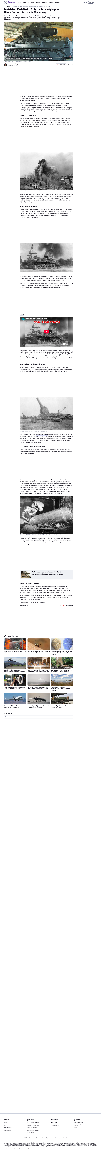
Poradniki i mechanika (78, 1122)
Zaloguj (91, 2)
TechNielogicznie (7, 1130)
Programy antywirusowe (32, 1127)
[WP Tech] (13, 2)
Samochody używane (78, 1124)
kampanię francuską (42, 434)
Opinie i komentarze (54, 2)
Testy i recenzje (54, 1122)
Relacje (75, 1127)
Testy (75, 1120)
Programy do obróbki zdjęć (32, 1120)
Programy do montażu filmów (33, 1125)
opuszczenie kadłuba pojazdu (51, 287)
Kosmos (30, 2)
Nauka (38, 2)
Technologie (21, 2)
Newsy (52, 1120)
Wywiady (76, 1125)
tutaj (31, 1148)
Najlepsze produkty (54, 1125)
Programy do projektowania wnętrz (34, 1124)
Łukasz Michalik (12, 64)
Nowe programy (30, 1132)
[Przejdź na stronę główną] (5, 3)
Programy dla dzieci (31, 1128)
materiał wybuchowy (55, 540)
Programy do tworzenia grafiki (33, 1130)
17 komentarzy (62, 64)
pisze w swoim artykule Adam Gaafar (45, 111)
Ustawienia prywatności (71, 1138)
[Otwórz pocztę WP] (81, 2)
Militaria (44, 2)
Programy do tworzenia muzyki (33, 1122)
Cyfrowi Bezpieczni (7, 1128)
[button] (85, 2)
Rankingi (52, 1124)
